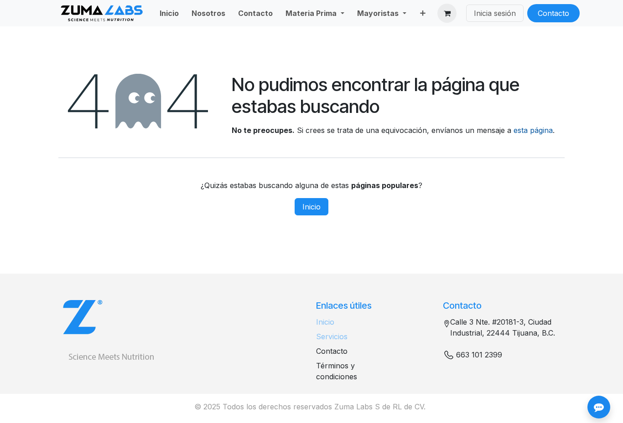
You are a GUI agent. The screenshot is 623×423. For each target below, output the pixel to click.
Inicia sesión (495, 13)
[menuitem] (169, 13)
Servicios (332, 336)
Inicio (311, 206)
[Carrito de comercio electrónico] (447, 13)
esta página (533, 130)
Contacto (553, 13)
